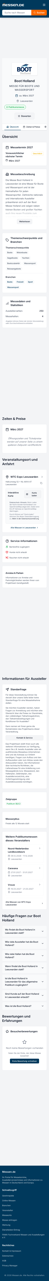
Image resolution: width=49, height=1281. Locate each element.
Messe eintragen (9, 1220)
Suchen (41, 12)
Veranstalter (7, 1210)
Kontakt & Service (24, 738)
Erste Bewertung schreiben (24, 1061)
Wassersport (13, 287)
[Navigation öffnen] (44, 5)
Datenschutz (7, 1256)
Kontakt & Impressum (11, 1251)
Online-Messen (9, 1200)
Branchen (6, 1205)
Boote (9, 282)
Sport (30, 282)
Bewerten (26, 116)
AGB (4, 1260)
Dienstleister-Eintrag (11, 1230)
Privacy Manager (9, 1265)
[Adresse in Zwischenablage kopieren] (41, 483)
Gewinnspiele (8, 1195)
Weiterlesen (24, 221)
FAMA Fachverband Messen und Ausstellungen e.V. (23, 1235)
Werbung (6, 1225)
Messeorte (7, 1215)
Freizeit (20, 282)
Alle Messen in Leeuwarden (23, 527)
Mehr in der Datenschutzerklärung (25, 519)
